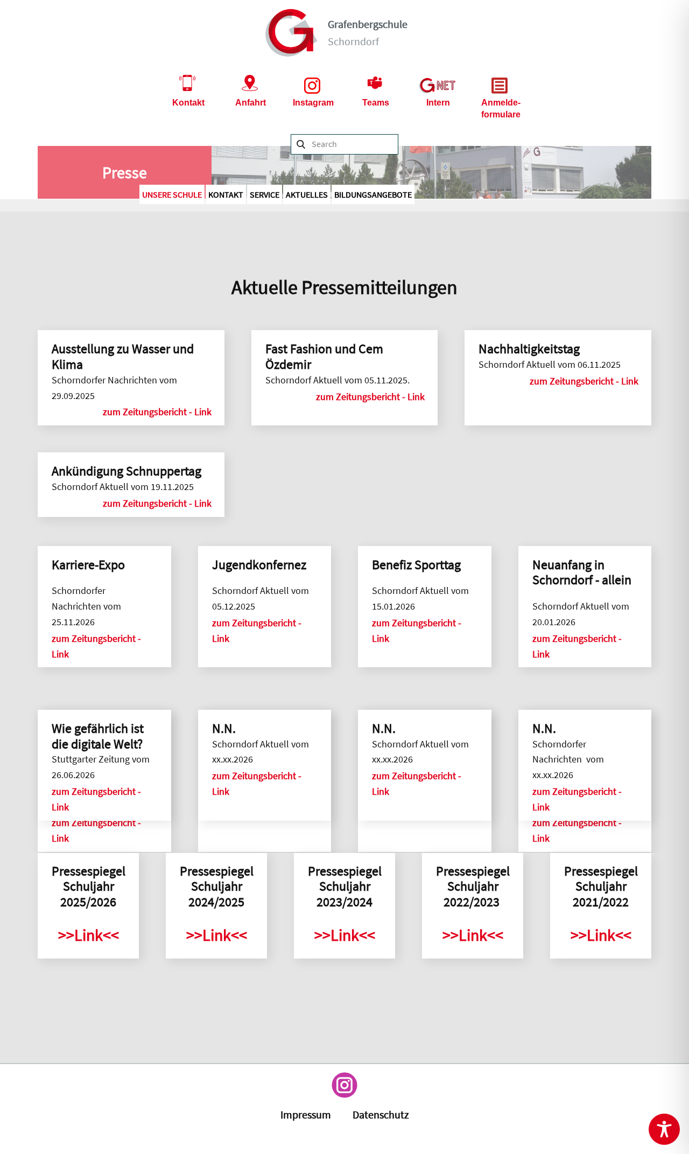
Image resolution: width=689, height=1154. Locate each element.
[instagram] (344, 1085)
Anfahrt (250, 102)
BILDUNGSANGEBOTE (373, 194)
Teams (375, 102)
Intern (438, 102)
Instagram (313, 102)
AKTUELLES (307, 194)
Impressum (305, 1114)
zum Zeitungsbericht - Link (158, 411)
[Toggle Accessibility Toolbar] (664, 1129)
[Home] (292, 33)
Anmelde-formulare (501, 108)
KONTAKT (225, 194)
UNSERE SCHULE (172, 194)
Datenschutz (381, 1114)
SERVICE (264, 194)
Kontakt (188, 102)
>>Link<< (88, 935)
